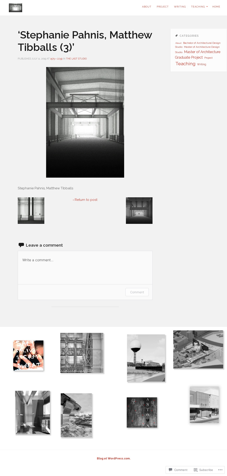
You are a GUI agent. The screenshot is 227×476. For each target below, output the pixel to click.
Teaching (198, 6)
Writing (180, 6)
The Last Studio (76, 58)
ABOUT (146, 6)
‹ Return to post (85, 200)
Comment (137, 292)
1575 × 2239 (56, 58)
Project (163, 6)
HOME (216, 6)
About (178, 43)
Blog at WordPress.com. (113, 458)
